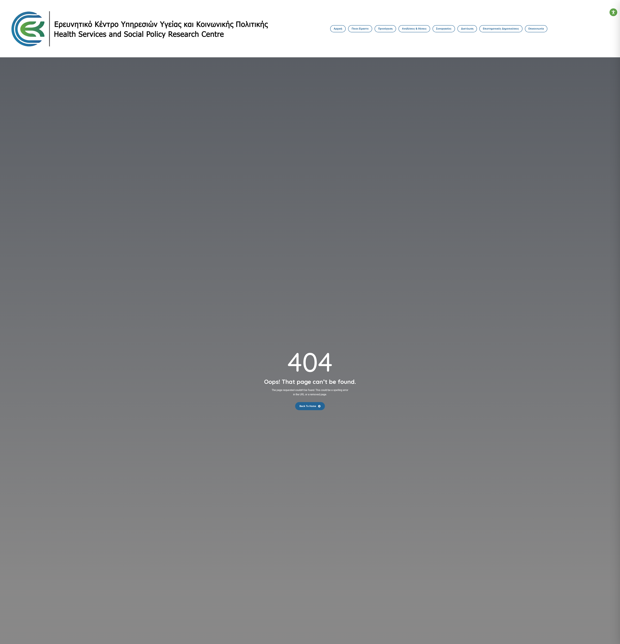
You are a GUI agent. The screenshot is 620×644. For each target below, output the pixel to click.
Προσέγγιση (385, 28)
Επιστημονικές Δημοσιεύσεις (501, 28)
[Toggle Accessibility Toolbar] (613, 12)
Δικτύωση (467, 28)
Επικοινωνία (536, 28)
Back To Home (308, 406)
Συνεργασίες (443, 28)
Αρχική (338, 28)
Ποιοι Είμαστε (360, 28)
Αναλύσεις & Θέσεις (414, 28)
